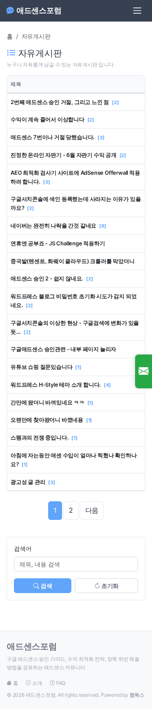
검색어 (22, 548)
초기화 (109, 585)
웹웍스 (137, 695)
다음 (92, 510)
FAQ (60, 683)
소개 (37, 683)
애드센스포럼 (39, 10)
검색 (45, 585)
